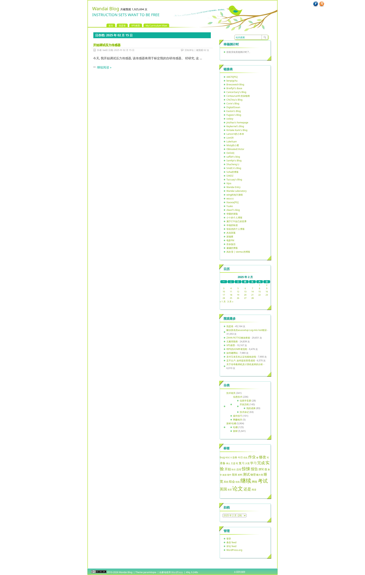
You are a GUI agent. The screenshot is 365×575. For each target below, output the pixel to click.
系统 (226, 481)
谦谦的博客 (232, 248)
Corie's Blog (232, 103)
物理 (253, 474)
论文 (237, 488)
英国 (223, 489)
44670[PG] (232, 77)
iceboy (229, 118)
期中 (229, 474)
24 (224, 298)
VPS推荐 (135, 25)
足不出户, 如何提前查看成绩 (240, 360)
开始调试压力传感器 (107, 45)
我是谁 (122, 25)
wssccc (230, 198)
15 (259, 291)
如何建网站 (232, 353)
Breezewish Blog (235, 84)
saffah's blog (233, 156)
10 (224, 291)
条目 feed (231, 542)
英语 (230, 489)
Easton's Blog (233, 111)
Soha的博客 (232, 172)
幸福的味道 (232, 225)
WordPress (177, 572)
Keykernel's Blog (235, 126)
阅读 (254, 489)
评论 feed (231, 546)
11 (231, 291)
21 (252, 294)
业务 (234, 457)
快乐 (234, 469)
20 (245, 294)
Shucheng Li (232, 164)
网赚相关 (237, 419)
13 (245, 291)
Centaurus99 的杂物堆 (238, 96)
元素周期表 (232, 341)
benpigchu (231, 80)
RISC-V (228, 457)
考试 (263, 480)
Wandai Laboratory (236, 191)
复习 (241, 463)
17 (224, 294)
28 (252, 298)
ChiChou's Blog (234, 99)
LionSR (229, 137)
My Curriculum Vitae (156, 25)
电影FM (230, 240)
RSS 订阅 (322, 4)
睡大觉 (259, 474)
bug (222, 457)
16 (267, 291)
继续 (245, 480)
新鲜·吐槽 (231, 423)
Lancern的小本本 (235, 134)
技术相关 (231, 393)
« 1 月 (223, 301)
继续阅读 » (104, 67)
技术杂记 (244, 412)
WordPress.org (234, 550)
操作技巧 (237, 415)
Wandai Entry (233, 187)
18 (231, 294)
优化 (245, 457)
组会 (232, 481)
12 (238, 291)
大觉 (247, 463)
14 (252, 291)
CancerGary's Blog (236, 92)
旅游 (224, 474)
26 (238, 298)
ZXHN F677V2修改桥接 (238, 337)
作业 (252, 456)
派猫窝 (229, 236)
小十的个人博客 (234, 217)
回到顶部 (240, 571)
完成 (261, 462)
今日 (240, 457)
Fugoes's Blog (233, 115)
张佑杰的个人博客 (235, 229)
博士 (228, 463)
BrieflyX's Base (234, 88)
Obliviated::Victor (235, 149)
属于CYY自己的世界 (236, 221)
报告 (254, 468)
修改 (262, 456)
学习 (253, 463)
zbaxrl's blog (233, 210)
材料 (240, 474)
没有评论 (189, 50)
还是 (247, 489)
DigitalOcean (233, 107)
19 (238, 294)
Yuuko (229, 206)
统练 (238, 481)
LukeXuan (231, 141)
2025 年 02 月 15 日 (124, 50)
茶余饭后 (231, 244)
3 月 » (230, 301)
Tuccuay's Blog (234, 179)
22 (259, 294)
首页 (111, 25)
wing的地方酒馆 (234, 194)
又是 (233, 463)
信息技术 (237, 396)
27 (245, 298)
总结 (238, 469)
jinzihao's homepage (237, 122)
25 (231, 298)
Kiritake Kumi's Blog (236, 130)
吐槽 (235, 427)
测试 (246, 474)
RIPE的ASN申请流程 (236, 349)
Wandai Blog (105, 8)
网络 (254, 481)
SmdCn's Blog (233, 168)
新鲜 (235, 431)
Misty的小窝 (232, 145)
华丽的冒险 (232, 213)
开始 (228, 469)
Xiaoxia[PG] (232, 202)
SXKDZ (229, 175)
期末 (234, 474)
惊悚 (246, 468)
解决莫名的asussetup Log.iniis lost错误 (246, 330)
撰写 (261, 469)
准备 (222, 463)
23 (267, 294)
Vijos (228, 183)
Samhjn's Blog (233, 160)
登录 (228, 538)
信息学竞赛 (245, 400)
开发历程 (244, 404)
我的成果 (251, 408)
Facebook (316, 4)
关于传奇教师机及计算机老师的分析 (244, 364)
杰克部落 (231, 232)
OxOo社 (230, 153)
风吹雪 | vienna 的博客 (238, 251)
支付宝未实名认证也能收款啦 (241, 356)
